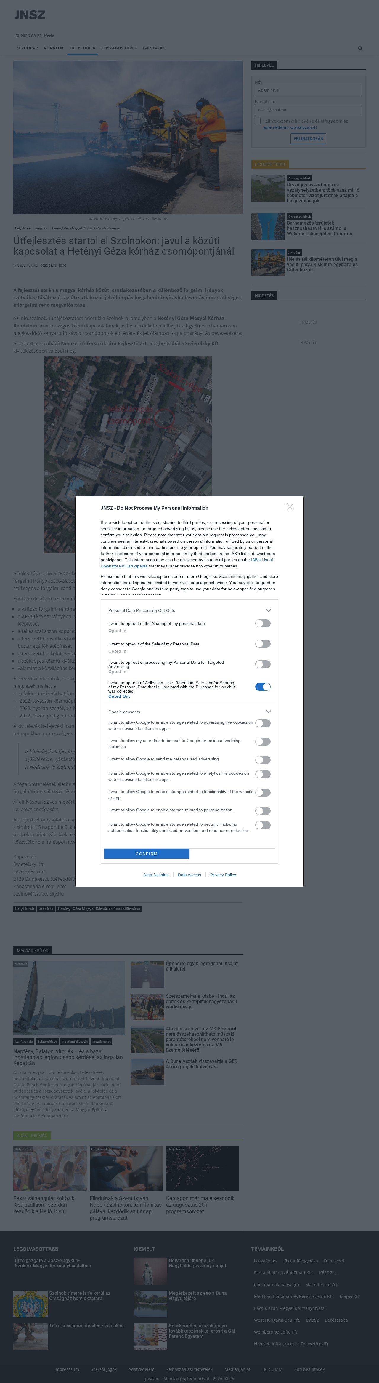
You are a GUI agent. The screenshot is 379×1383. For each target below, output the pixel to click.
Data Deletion (156, 874)
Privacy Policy (223, 874)
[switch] (263, 623)
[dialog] (189, 691)
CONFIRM (147, 854)
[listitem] (189, 610)
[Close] (292, 508)
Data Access (189, 874)
